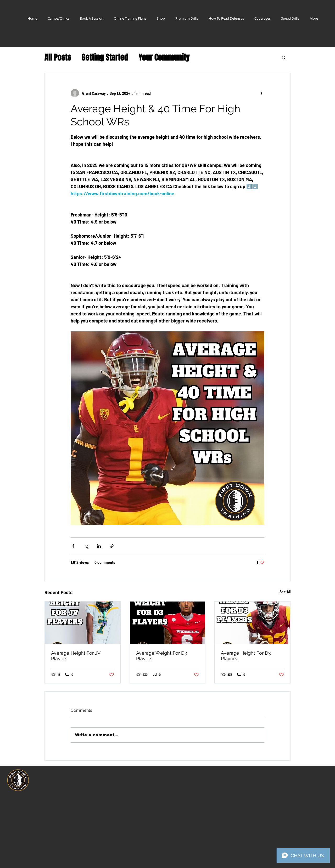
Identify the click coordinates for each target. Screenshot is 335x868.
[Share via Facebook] (73, 546)
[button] (283, 57)
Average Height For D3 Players (246, 655)
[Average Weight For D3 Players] (167, 623)
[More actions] (261, 93)
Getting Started (105, 57)
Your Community (164, 57)
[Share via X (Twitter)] (85, 546)
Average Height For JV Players (75, 655)
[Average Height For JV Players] (82, 623)
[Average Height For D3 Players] (252, 623)
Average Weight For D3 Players (161, 655)
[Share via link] (111, 546)
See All (285, 591)
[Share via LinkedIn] (98, 546)
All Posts (57, 57)
